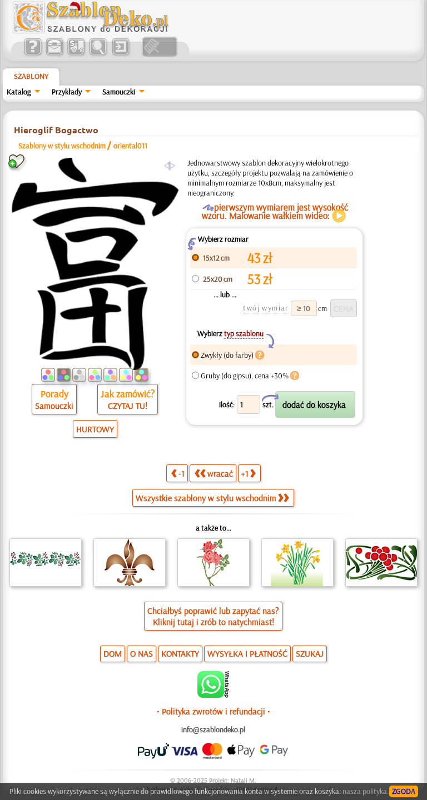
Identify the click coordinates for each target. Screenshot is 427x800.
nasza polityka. (365, 791)
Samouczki (118, 92)
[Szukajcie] (97, 54)
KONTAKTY (180, 653)
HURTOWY (95, 428)
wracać (220, 473)
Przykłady (67, 92)
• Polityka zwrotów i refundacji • (213, 711)
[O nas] (32, 54)
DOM (112, 653)
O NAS (141, 653)
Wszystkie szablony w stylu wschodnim (206, 497)
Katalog (19, 92)
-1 (181, 473)
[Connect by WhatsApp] (213, 695)
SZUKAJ (310, 653)
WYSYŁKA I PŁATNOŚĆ (247, 653)
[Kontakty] (54, 54)
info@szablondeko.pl (213, 729)
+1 (245, 473)
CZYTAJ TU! (127, 405)
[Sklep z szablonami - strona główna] (99, 31)
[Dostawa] (76, 54)
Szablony (31, 76)
